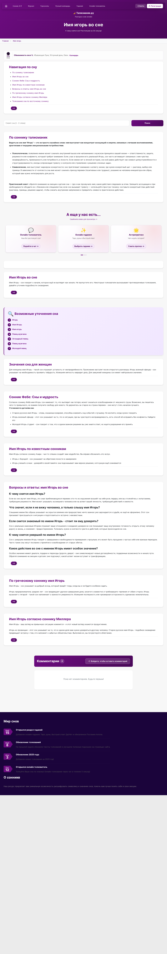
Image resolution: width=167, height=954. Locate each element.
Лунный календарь (62, 6)
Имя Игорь (17, 324)
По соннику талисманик (23, 72)
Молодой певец (19, 348)
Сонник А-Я (17, 6)
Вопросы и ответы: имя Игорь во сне (29, 89)
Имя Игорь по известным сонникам (28, 85)
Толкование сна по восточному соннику (30, 101)
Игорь (15, 320)
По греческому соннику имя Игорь (28, 93)
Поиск (147, 123)
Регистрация (156, 6)
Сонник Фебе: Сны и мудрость (26, 80)
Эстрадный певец (20, 339)
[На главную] (6, 6)
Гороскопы (44, 6)
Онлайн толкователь (97, 6)
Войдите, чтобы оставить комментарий (109, 661)
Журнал (31, 6)
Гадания (80, 6)
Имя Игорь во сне (20, 76)
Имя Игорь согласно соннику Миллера (29, 97)
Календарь (74, 55)
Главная (5, 41)
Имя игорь (17, 41)
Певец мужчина (19, 334)
